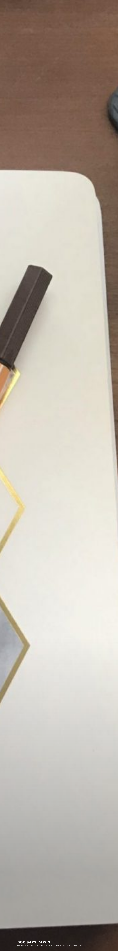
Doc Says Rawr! (33, 942)
